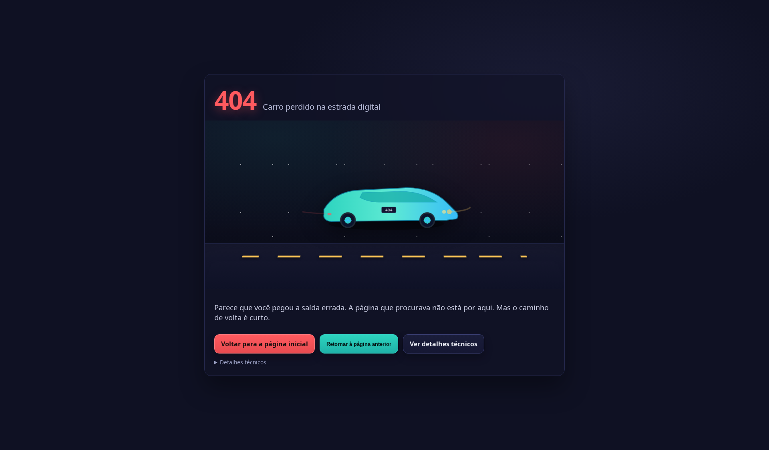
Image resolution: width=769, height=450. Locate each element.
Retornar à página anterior (358, 344)
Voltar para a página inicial (264, 344)
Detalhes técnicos (243, 362)
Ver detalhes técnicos (443, 344)
